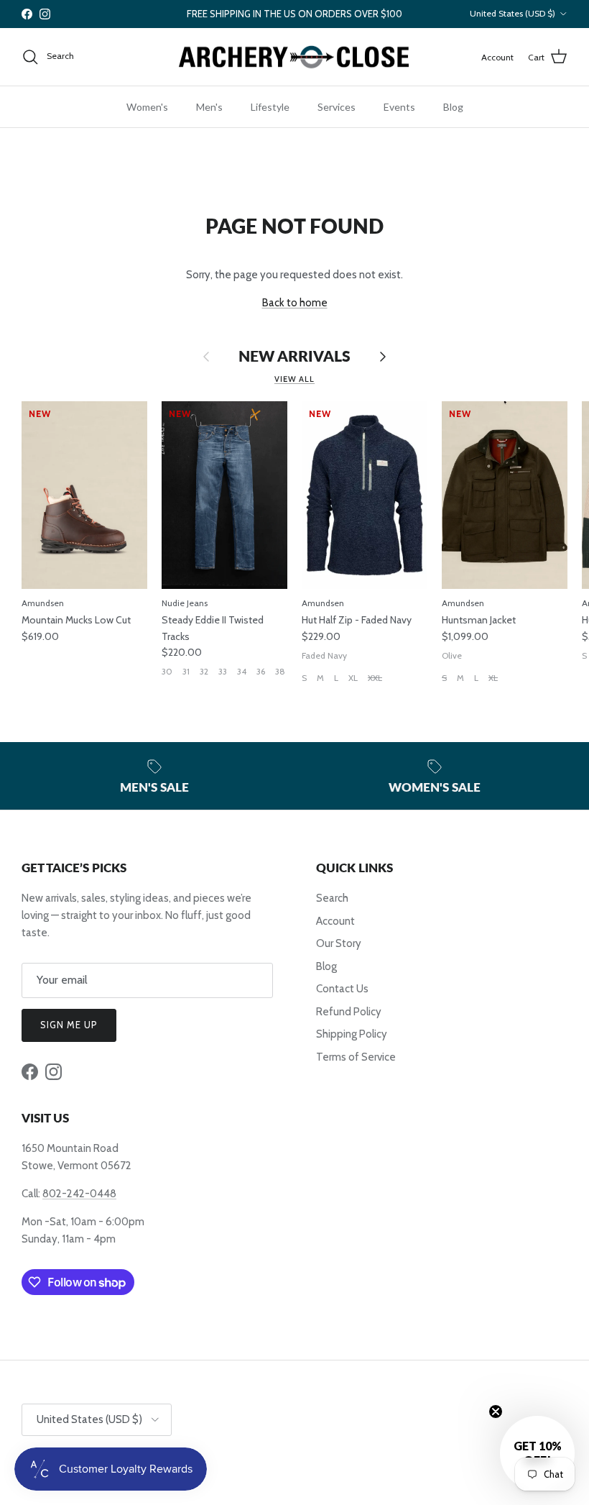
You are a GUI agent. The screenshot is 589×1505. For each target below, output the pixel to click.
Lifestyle (270, 107)
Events (399, 107)
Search (332, 898)
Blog (453, 107)
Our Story (338, 943)
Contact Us (342, 988)
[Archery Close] (294, 57)
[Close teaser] (495, 1411)
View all (294, 379)
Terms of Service (356, 1057)
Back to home (295, 302)
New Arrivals (294, 356)
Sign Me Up (69, 1024)
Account (335, 921)
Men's (209, 107)
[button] (537, 1453)
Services (336, 107)
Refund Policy (348, 1011)
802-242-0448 (79, 1193)
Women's (147, 107)
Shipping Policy (351, 1034)
